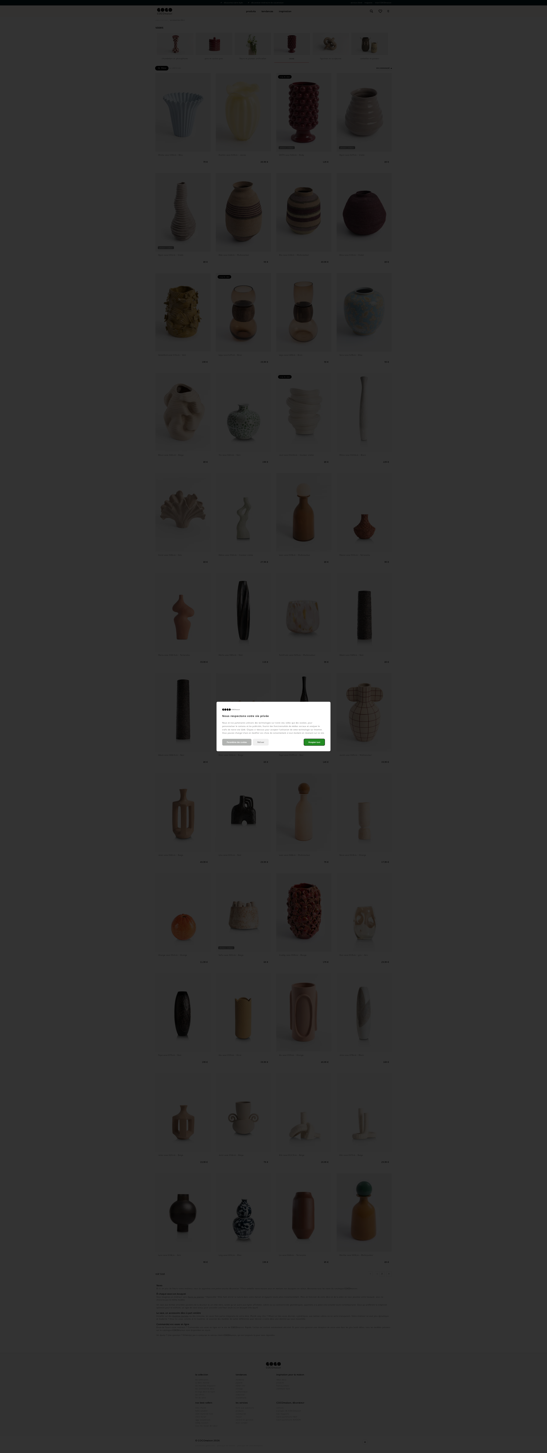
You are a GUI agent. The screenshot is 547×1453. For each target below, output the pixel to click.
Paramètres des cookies (237, 742)
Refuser (260, 742)
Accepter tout (314, 742)
